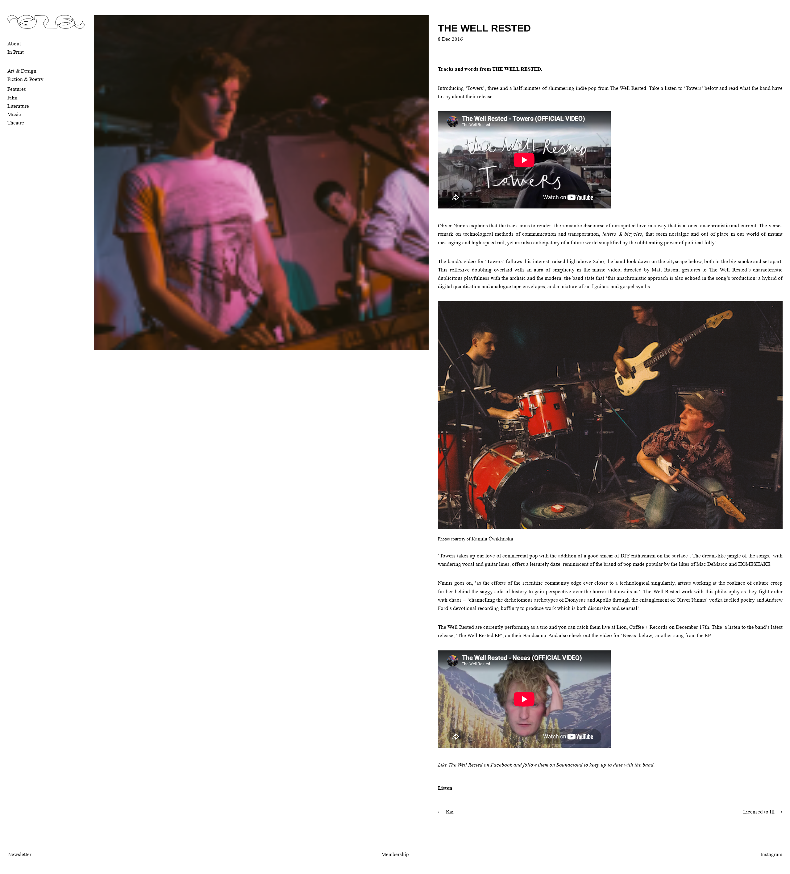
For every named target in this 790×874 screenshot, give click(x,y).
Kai (450, 812)
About (14, 44)
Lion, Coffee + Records (642, 627)
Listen (445, 788)
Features (16, 89)
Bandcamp (534, 635)
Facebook (501, 765)
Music (14, 114)
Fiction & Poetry (25, 79)
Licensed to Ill (759, 812)
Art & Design (21, 71)
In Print (15, 52)
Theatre (15, 123)
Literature (18, 106)
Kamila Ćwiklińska (492, 539)
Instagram (771, 854)
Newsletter (19, 854)
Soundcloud (569, 765)
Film (12, 98)
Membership (395, 854)
